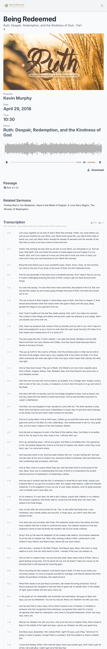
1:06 (9, 288)
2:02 (9, 339)
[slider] (42, 162)
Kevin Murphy (17, 98)
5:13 (9, 522)
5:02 (9, 510)
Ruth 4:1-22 (13, 187)
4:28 (9, 481)
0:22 (9, 249)
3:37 (9, 432)
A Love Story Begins (78, 205)
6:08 (9, 571)
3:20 (9, 419)
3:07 (9, 407)
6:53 (9, 606)
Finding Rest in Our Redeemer (19, 205)
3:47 (9, 442)
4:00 (9, 455)
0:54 (9, 275)
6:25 (9, 584)
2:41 (9, 381)
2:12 (9, 352)
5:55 (9, 558)
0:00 (9, 233)
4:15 (9, 468)
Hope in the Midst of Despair (51, 205)
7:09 (9, 622)
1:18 (9, 300)
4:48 (9, 497)
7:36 (9, 645)
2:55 (9, 394)
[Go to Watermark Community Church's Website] (14, 5)
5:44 (9, 548)
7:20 (9, 632)
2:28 (9, 368)
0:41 (9, 265)
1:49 (9, 326)
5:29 (9, 535)
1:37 (9, 313)
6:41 (9, 596)
